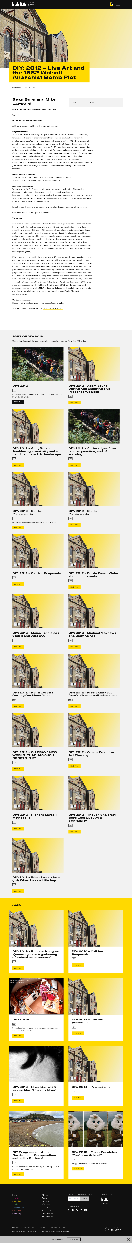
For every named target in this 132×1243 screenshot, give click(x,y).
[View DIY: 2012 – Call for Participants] (38, 489)
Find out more (73, 1239)
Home (14, 1195)
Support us (47, 1216)
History (46, 1207)
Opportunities (19, 87)
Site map (15, 1227)
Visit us (46, 1210)
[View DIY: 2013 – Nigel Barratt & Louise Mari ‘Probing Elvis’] (36, 1064)
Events (15, 1198)
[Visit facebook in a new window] (73, 1210)
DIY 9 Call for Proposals (53, 308)
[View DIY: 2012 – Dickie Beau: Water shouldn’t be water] (94, 551)
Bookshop (16, 1213)
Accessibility (29, 1227)
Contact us (47, 1213)
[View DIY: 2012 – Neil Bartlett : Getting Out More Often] (38, 671)
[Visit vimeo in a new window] (77, 1210)
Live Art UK (104, 1203)
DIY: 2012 (35, 336)
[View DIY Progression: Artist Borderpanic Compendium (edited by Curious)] (36, 1129)
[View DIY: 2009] (36, 996)
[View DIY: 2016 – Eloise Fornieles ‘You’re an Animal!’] (95, 1129)
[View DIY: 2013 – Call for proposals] (95, 996)
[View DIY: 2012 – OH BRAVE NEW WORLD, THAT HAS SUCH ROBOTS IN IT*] (38, 730)
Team (44, 1198)
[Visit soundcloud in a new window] (81, 1210)
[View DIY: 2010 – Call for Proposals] (95, 928)
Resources (17, 1210)
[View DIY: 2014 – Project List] (95, 1064)
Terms (64, 1227)
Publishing (18, 1207)
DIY (33, 87)
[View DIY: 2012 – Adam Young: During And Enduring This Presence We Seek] (94, 364)
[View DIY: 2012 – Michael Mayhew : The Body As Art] (94, 611)
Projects (16, 1204)
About (45, 1195)
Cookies (43, 1227)
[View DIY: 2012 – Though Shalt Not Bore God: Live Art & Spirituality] (94, 793)
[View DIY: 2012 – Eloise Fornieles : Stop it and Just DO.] (38, 611)
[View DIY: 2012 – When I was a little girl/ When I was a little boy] (38, 855)
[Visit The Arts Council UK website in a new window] (110, 1229)
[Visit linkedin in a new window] (85, 1210)
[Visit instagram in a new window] (69, 1210)
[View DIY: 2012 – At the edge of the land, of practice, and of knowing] (94, 426)
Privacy (54, 1227)
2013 (92, 102)
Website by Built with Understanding (56, 1231)
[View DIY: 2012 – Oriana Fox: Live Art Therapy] (94, 730)
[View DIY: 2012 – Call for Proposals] (38, 551)
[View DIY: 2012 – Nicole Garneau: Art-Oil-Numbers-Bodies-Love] (94, 671)
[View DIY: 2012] (38, 364)
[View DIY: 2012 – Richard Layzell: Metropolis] (38, 793)
